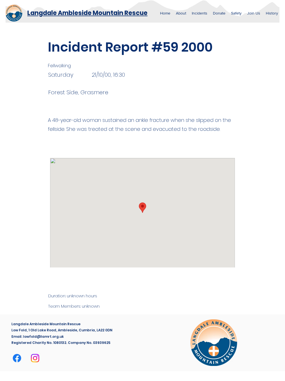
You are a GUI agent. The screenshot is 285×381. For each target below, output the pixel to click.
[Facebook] (17, 358)
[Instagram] (35, 358)
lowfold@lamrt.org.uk (43, 336)
